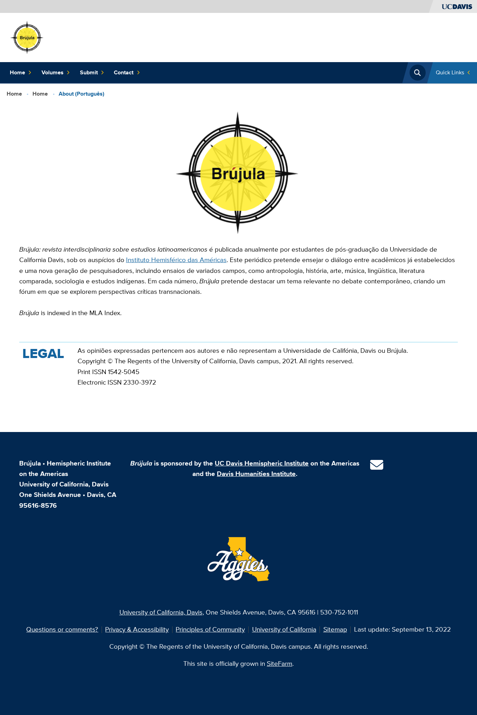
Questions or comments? (62, 629)
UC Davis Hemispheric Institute (262, 463)
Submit (89, 72)
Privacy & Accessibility (137, 629)
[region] (238, 373)
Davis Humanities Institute (256, 473)
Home (17, 72)
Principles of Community (210, 629)
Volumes (53, 72)
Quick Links (450, 72)
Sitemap (335, 629)
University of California (284, 629)
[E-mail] (376, 467)
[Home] (27, 37)
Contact (123, 72)
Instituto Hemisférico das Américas (176, 260)
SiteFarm (279, 663)
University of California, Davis (161, 612)
